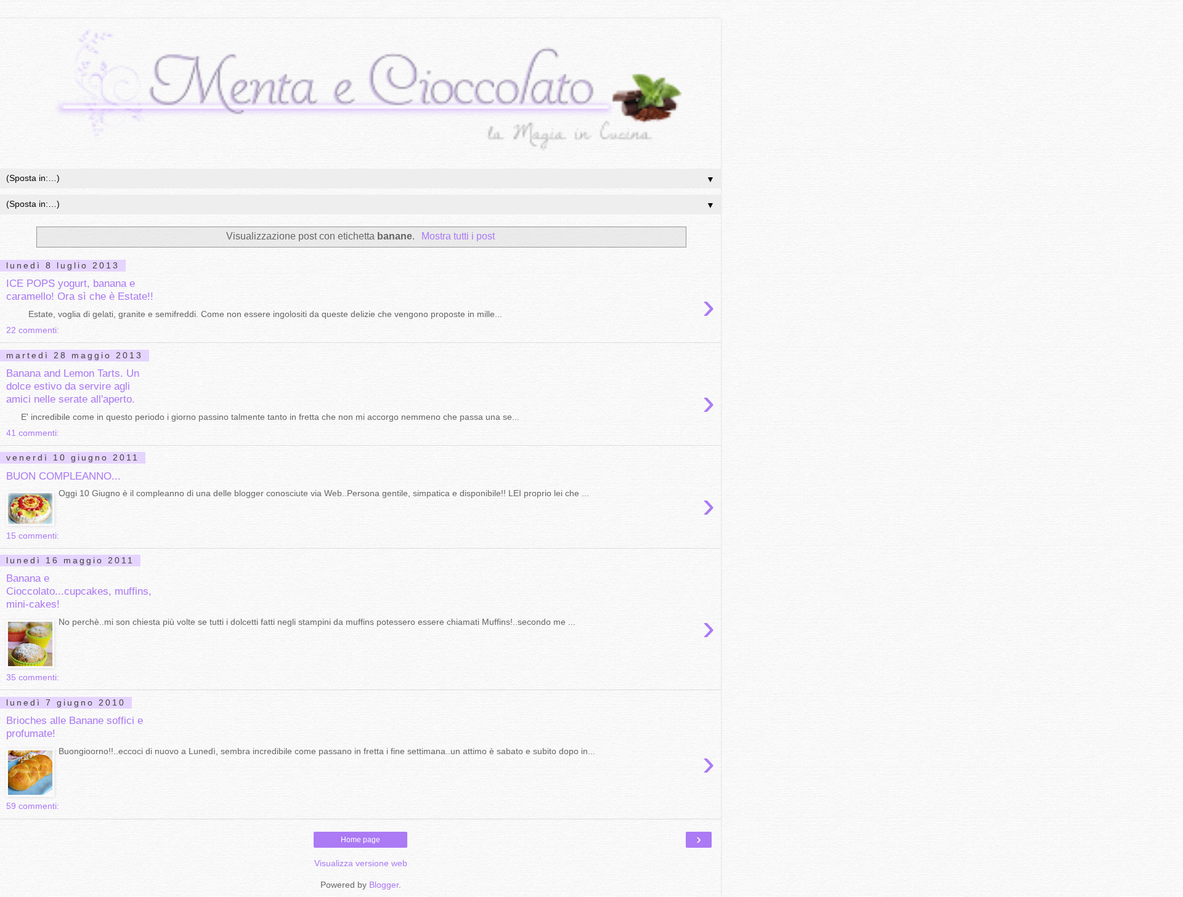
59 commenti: (32, 806)
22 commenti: (32, 330)
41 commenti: (32, 433)
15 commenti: (32, 536)
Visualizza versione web (360, 863)
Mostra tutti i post (457, 236)
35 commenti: (32, 677)
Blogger (384, 885)
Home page (360, 839)
